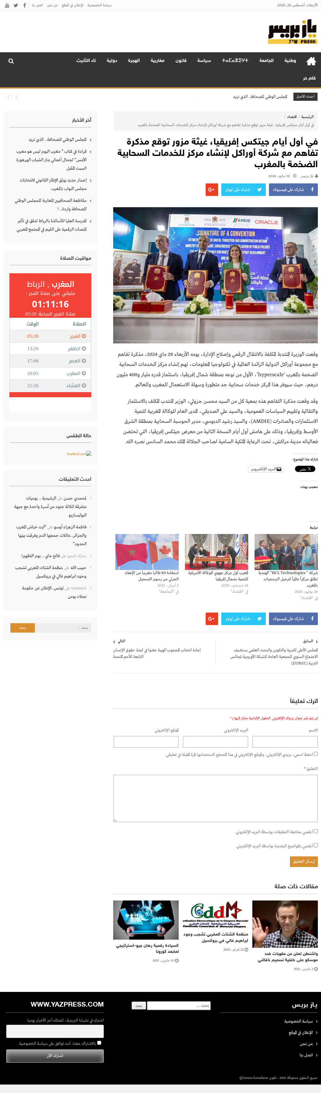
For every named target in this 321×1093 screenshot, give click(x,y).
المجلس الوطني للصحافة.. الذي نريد (260, 97)
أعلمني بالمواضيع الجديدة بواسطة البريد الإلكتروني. (274, 846)
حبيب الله (79, 568)
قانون (181, 61)
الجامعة (267, 61)
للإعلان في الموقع (72, 5)
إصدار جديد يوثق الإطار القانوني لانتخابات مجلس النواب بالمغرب (53, 184)
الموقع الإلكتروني (167, 730)
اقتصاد (292, 117)
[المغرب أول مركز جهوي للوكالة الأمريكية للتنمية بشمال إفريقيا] (216, 552)
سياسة (204, 61)
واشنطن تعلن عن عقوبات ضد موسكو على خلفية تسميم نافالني (288, 957)
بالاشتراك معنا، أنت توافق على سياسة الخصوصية (58, 1043)
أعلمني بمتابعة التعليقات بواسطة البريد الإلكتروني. (274, 832)
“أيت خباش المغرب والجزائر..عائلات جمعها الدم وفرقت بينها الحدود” (51, 535)
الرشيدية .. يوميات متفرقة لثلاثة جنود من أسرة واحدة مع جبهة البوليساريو (50, 506)
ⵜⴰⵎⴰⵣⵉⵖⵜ (235, 61)
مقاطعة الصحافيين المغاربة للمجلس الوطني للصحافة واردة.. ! (51, 205)
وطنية (290, 61)
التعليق (311, 769)
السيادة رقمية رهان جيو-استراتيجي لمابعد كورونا (147, 949)
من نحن (52, 5)
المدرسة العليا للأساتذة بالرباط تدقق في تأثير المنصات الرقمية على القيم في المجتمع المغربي (52, 225)
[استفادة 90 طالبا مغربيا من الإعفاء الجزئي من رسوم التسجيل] (147, 552)
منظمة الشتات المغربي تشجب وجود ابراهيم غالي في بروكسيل (215, 937)
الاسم (313, 730)
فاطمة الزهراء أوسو (70, 527)
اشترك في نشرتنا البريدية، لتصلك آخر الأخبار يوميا (65, 1020)
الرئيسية (311, 61)
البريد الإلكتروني (236, 730)
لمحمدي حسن (75, 498)
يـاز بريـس (307, 176)
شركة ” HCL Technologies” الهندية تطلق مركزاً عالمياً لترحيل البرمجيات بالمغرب (288, 579)
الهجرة (134, 61)
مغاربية (158, 61)
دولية (112, 61)
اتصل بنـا (37, 5)
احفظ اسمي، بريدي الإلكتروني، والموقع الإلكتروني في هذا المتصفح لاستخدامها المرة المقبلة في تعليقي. (239, 754)
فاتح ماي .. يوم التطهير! (40, 556)
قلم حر (309, 78)
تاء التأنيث (86, 61)
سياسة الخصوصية (99, 5)
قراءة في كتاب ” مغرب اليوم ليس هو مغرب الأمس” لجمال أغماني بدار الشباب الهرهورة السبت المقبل (51, 160)
